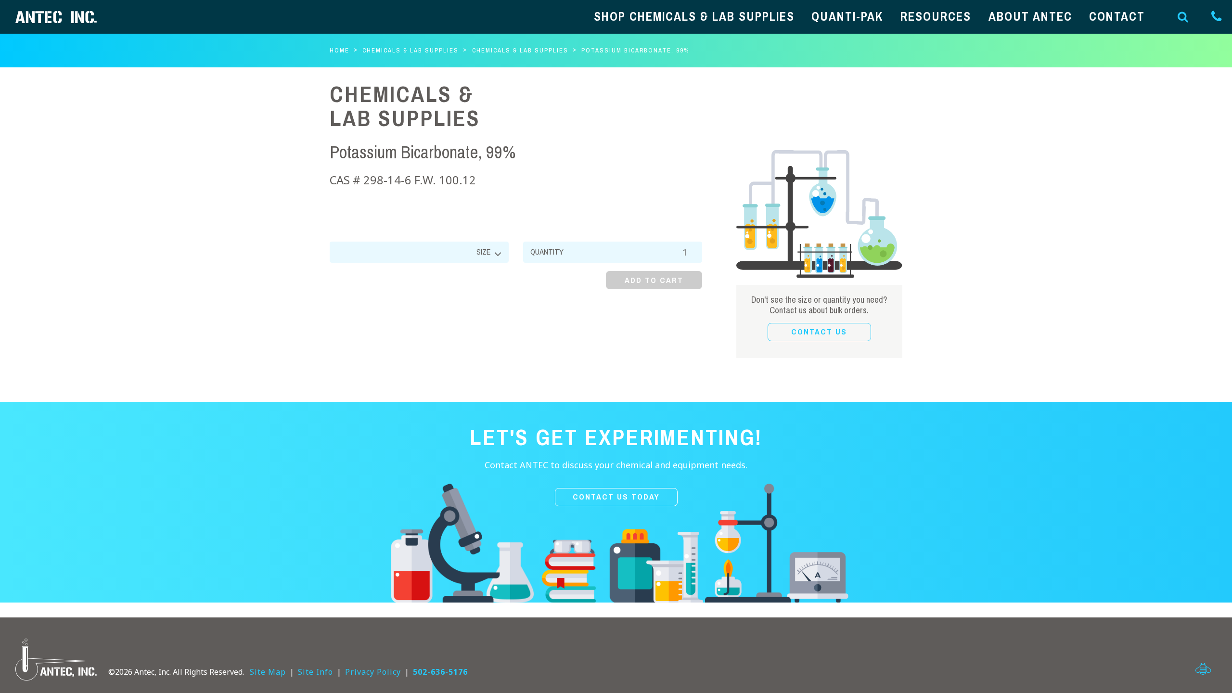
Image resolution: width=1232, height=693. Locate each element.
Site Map (268, 672)
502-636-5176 (440, 672)
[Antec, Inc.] (63, 17)
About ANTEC (1030, 16)
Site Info (315, 672)
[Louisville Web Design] (1203, 669)
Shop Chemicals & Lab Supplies (694, 16)
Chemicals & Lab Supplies (410, 50)
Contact (1117, 16)
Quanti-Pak (847, 16)
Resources (935, 16)
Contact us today (616, 496)
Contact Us (819, 331)
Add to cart (654, 280)
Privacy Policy (373, 672)
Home (339, 50)
